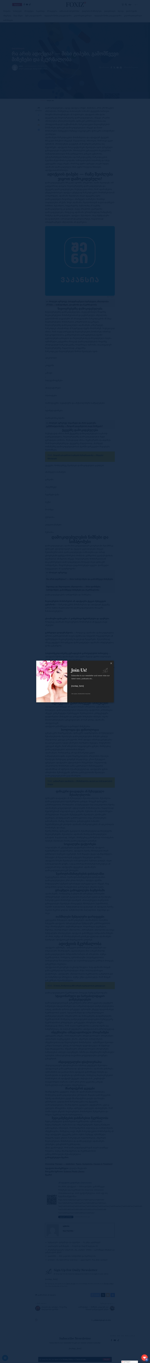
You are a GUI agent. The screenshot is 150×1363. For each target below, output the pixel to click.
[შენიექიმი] (144, 1357)
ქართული (127, 1361)
